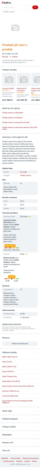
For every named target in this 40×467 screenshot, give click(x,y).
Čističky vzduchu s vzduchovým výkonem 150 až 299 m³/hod (19, 128)
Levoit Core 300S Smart (10, 396)
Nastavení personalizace (30, 458)
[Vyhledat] (35, 7)
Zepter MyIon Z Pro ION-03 (11, 381)
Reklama (19, 461)
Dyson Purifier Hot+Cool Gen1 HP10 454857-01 (18, 386)
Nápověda (4, 458)
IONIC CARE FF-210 (9, 366)
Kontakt (27, 461)
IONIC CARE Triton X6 (9, 357)
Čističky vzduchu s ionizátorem (12, 117)
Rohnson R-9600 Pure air (10, 391)
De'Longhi (23, 172)
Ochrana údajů (15, 458)
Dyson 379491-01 (8, 371)
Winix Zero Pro (7, 362)
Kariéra (34, 461)
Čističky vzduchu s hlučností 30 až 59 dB (15, 122)
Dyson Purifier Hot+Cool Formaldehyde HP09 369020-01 (17, 401)
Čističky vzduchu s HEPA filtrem (12, 113)
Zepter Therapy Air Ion (9, 376)
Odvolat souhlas (8, 461)
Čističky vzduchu (9, 12)
